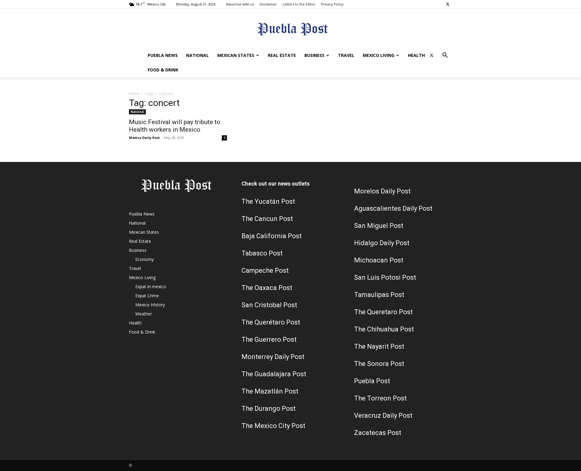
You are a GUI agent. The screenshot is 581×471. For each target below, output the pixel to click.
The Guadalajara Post (273, 374)
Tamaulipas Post (379, 294)
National (197, 55)
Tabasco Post (262, 253)
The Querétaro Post (270, 322)
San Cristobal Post (269, 305)
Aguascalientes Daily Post (393, 208)
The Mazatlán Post (269, 391)
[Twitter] (447, 4)
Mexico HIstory (150, 305)
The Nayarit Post (379, 346)
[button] (445, 56)
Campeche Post (265, 270)
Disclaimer (268, 4)
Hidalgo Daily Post (381, 243)
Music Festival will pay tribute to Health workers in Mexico (174, 125)
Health (416, 55)
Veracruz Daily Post (383, 415)
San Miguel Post (378, 225)
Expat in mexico (150, 286)
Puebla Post (372, 381)
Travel (346, 55)
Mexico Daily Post (144, 137)
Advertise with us (240, 4)
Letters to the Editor (299, 4)
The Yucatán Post (268, 201)
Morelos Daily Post (382, 191)
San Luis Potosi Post (385, 277)
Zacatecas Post (377, 432)
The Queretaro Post (383, 312)
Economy (144, 259)
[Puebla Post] (290, 29)
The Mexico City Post (273, 426)
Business (314, 55)
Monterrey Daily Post (272, 357)
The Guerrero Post (269, 339)
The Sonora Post (379, 363)
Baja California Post (271, 236)
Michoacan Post (378, 260)
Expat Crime (147, 295)
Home (134, 93)
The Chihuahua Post (384, 329)
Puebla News (163, 55)
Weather (143, 314)
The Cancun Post (267, 218)
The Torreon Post (380, 398)
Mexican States (235, 55)
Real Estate (282, 55)
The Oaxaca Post (266, 287)
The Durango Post (268, 408)
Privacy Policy (332, 4)
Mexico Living (378, 55)
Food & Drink (163, 70)
